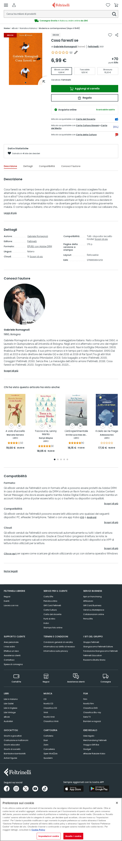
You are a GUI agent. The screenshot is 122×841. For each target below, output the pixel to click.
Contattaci (9, 660)
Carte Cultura (50, 610)
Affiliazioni (88, 601)
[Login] (14, 5)
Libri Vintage (10, 712)
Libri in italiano (11, 699)
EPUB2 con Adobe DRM (39, 246)
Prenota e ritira (50, 601)
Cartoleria (48, 735)
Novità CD (48, 703)
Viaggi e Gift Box (91, 744)
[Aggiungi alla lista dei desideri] (110, 35)
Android (91, 517)
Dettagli (28, 166)
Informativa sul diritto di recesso (59, 646)
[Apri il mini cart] (116, 5)
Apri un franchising (92, 596)
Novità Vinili (49, 716)
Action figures (10, 758)
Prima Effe (88, 618)
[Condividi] (116, 35)
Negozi (7, 596)
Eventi (6, 601)
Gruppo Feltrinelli (91, 642)
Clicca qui (10, 553)
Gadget (87, 749)
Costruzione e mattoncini (16, 740)
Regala (87, 97)
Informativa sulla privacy (56, 651)
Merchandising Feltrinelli (95, 740)
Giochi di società (12, 749)
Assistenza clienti (12, 655)
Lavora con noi (11, 605)
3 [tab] (61, 459)
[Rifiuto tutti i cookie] (116, 802)
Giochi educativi (12, 744)
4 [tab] (64, 459)
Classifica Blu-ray (92, 712)
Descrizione (10, 166)
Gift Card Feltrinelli (52, 605)
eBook (7, 716)
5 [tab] (67, 459)
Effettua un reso (11, 651)
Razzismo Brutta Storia (94, 660)
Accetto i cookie (73, 836)
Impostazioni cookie (48, 836)
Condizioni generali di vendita (58, 642)
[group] (61, 20)
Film (85, 699)
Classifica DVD (90, 708)
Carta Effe (48, 596)
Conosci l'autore (70, 166)
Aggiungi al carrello (87, 88)
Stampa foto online (53, 627)
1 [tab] (25, 82)
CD (45, 699)
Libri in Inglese (10, 708)
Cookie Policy (38, 829)
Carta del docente (52, 614)
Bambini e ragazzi (92, 721)
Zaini (46, 744)
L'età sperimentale (76, 431)
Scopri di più (36, 256)
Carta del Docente (85, 119)
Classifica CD (50, 708)
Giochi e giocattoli (13, 735)
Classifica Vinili (51, 721)
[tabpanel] (25, 59)
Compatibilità (47, 166)
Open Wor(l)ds (51, 753)
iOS (82, 517)
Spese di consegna (13, 664)
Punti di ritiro (49, 618)
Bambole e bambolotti (15, 753)
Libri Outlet (9, 703)
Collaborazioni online (93, 614)
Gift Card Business (92, 605)
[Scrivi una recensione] (76, 52)
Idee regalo (88, 735)
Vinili (46, 712)
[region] (61, 819)
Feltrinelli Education (92, 655)
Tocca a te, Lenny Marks (46, 433)
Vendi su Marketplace (93, 610)
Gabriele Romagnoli (65, 46)
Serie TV (87, 716)
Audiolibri (8, 721)
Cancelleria (49, 749)
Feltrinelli (93, 46)
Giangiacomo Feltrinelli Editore (98, 646)
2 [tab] (57, 459)
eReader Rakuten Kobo (94, 753)
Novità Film (88, 703)
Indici (46, 623)
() (71, 52)
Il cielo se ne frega (106, 431)
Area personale (11, 642)
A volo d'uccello (15, 431)
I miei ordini (9, 646)
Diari (46, 740)
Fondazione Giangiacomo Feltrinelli (100, 651)
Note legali (11, 571)
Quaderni (48, 758)
